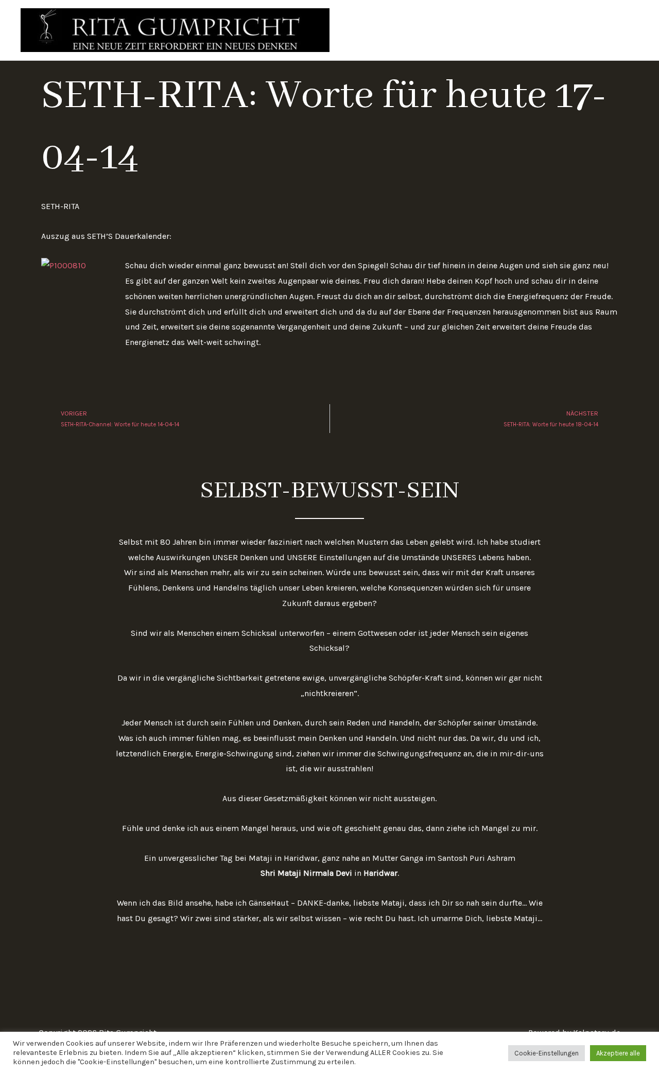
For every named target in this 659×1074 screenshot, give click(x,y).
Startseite (444, 30)
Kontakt (615, 30)
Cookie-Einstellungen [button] (546, 1053)
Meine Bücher (558, 30)
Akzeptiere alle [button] (618, 1053)
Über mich (497, 30)
